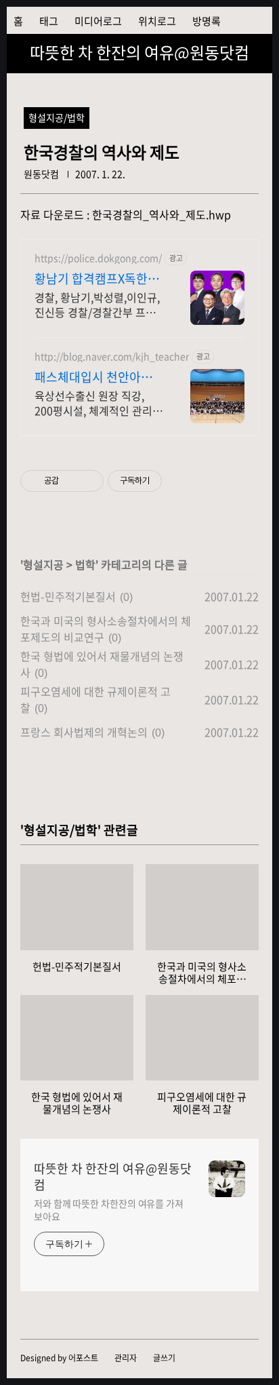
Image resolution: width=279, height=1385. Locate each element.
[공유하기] (71, 481)
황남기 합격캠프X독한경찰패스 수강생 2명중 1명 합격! (97, 279)
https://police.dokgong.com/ (98, 258)
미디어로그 (98, 21)
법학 (85, 564)
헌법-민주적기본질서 (68, 596)
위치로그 (157, 21)
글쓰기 (164, 1358)
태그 (48, 21)
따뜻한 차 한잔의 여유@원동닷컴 (139, 52)
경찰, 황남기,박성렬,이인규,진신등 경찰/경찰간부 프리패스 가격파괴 (97, 304)
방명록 (206, 21)
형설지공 (43, 564)
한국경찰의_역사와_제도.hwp (161, 214)
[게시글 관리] (88, 481)
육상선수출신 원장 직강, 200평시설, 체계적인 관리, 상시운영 (95, 402)
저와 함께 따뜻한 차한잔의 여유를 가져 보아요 (109, 1209)
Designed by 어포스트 (59, 1358)
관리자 (125, 1358)
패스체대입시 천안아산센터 (93, 377)
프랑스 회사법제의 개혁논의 (84, 732)
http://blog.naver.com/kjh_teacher (112, 356)
